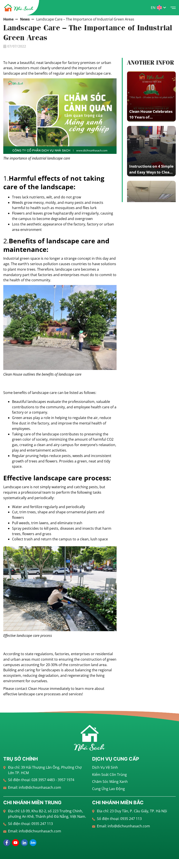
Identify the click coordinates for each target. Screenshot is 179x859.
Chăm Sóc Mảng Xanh (110, 781)
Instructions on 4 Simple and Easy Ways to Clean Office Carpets (151, 172)
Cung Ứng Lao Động (108, 788)
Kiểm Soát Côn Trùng (109, 774)
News (25, 19)
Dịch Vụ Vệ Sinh (105, 767)
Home (8, 19)
